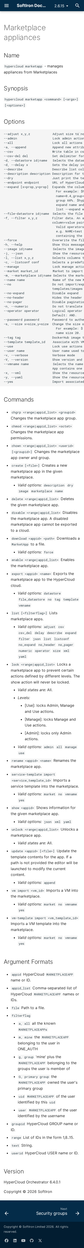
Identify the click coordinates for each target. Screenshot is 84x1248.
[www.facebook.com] (6, 1240)
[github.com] (31, 1240)
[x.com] (40, 1240)
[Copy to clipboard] (79, 134)
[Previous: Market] (6, 1212)
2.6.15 (59, 5)
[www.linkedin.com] (15, 1240)
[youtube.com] (23, 1240)
